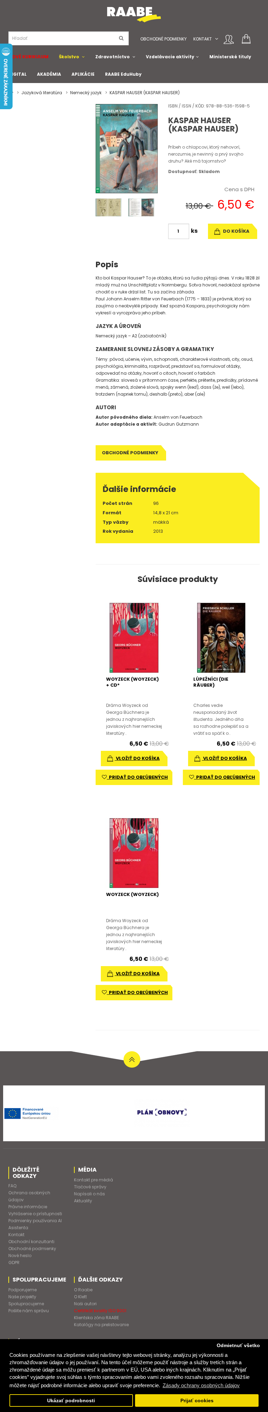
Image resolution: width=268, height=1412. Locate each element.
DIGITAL (17, 74)
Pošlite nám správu (28, 1311)
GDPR (14, 1262)
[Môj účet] (229, 39)
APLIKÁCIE (83, 74)
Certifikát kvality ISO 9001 (100, 1311)
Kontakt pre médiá (93, 1180)
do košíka (236, 231)
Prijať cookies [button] (197, 1400)
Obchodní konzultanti (31, 1242)
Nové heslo (19, 1255)
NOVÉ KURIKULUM (28, 57)
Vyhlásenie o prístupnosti (35, 1214)
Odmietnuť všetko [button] (238, 1345)
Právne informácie (27, 1207)
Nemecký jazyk (86, 93)
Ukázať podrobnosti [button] (71, 1400)
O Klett (80, 1297)
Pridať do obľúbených (137, 777)
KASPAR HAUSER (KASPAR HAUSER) (145, 93)
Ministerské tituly (230, 57)
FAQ (12, 1186)
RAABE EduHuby (123, 74)
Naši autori (85, 1304)
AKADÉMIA (49, 74)
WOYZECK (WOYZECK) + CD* (132, 682)
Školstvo (69, 57)
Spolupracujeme (26, 1304)
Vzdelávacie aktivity (170, 57)
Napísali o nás (89, 1194)
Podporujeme (22, 1290)
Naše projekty (22, 1297)
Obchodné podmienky (163, 39)
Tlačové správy (90, 1187)
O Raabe (83, 1290)
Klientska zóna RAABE (96, 1318)
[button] (216, 39)
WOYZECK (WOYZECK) (132, 894)
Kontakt (202, 39)
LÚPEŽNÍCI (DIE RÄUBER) (210, 682)
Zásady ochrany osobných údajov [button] (201, 1385)
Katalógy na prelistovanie (101, 1325)
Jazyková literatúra (41, 93)
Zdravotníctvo (112, 57)
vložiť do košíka (137, 758)
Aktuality (83, 1201)
